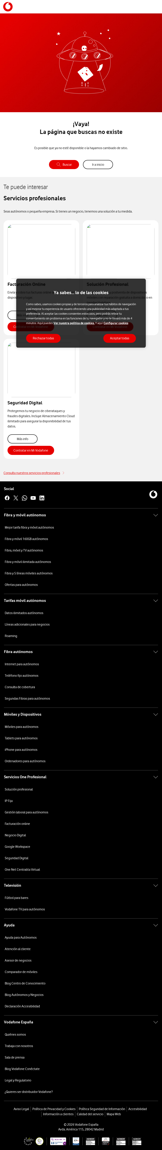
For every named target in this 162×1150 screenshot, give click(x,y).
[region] (81, 313)
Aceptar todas (119, 338)
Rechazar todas (43, 338)
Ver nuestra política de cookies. (74, 323)
